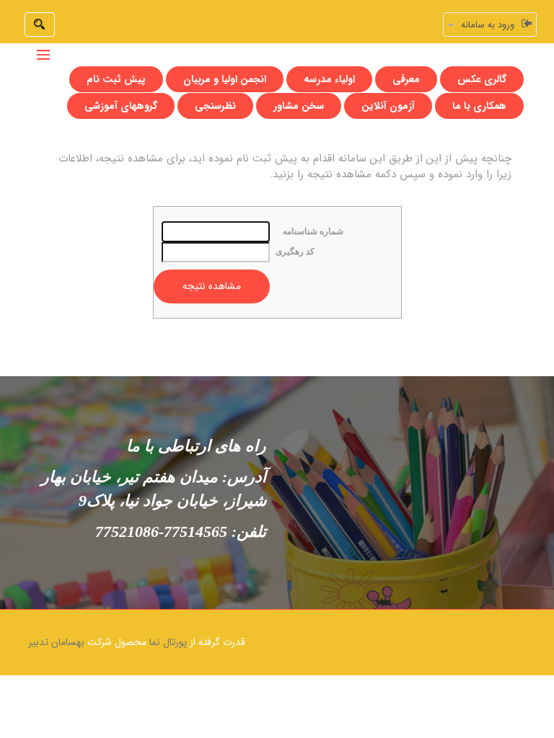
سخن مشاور (298, 106)
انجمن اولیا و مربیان (224, 79)
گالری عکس (481, 79)
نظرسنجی (215, 106)
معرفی (406, 79)
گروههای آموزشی (120, 106)
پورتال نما (168, 642)
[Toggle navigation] (43, 55)
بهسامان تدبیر (56, 642)
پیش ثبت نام (116, 79)
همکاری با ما (479, 106)
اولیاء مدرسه (329, 79)
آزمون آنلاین (388, 106)
